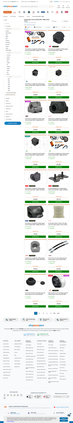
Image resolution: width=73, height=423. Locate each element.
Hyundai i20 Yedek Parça (53, 361)
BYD (64, 27)
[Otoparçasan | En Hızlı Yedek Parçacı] (10, 6)
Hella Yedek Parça (29, 364)
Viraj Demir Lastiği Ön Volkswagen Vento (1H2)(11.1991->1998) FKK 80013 (35, 84)
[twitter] (7, 395)
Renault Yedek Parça (41, 372)
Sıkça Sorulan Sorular (7, 369)
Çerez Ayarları (6, 343)
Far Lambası (62, 359)
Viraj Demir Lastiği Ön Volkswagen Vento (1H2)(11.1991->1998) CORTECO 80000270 (35, 258)
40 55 (34, 1)
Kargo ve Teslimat (6, 366)
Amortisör (62, 350)
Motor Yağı (62, 373)
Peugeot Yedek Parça (41, 369)
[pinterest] (21, 395)
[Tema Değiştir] (51, 1)
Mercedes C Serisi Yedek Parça (53, 365)
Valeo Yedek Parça (29, 379)
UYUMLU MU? (35, 57)
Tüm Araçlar (13, 16)
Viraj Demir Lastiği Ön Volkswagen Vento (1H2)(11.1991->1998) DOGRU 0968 (35, 154)
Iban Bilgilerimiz (6, 358)
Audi (48, 27)
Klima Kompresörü (63, 370)
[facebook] (4, 395)
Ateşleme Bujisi (63, 353)
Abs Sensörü (62, 347)
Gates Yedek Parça (29, 361)
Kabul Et (64, 418)
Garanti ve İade (6, 349)
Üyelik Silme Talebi (6, 372)
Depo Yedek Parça (29, 353)
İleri (54, 313)
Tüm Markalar (28, 344)
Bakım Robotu (17, 349)
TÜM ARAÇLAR (7, 12)
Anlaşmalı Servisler (18, 343)
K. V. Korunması (6, 363)
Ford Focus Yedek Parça (53, 356)
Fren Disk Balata (63, 364)
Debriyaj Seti (62, 356)
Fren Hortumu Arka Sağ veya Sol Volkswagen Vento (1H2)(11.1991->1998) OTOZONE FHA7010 (57, 258)
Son (58, 313)
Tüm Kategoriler (63, 344)
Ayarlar (63, 420)
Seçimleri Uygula (12, 123)
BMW (56, 27)
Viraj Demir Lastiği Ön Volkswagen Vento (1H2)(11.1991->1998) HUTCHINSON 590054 (58, 49)
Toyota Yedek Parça (41, 375)
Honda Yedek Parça (41, 358)
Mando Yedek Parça (30, 374)
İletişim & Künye (6, 360)
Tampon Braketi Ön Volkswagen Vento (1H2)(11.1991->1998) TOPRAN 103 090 (58, 189)
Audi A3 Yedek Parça (52, 347)
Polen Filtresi (62, 376)
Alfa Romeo (38, 27)
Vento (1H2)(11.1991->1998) (38, 16)
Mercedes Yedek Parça (41, 363)
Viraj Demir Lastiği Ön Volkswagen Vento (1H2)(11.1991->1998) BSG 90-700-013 (35, 119)
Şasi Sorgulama (17, 363)
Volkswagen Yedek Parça (42, 377)
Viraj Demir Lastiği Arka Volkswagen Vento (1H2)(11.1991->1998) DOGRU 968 (58, 154)
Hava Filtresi (62, 367)
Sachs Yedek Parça (29, 377)
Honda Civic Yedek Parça (53, 359)
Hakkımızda (5, 355)
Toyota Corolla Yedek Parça (52, 378)
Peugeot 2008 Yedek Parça (52, 372)
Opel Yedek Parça (40, 366)
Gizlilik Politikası (6, 352)
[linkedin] (14, 395)
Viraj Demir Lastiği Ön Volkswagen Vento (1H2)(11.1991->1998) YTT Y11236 (35, 49)
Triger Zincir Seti (63, 379)
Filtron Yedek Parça (29, 359)
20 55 (14, 1)
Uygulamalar (17, 366)
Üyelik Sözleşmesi (6, 375)
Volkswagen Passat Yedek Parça (53, 382)
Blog (15, 355)
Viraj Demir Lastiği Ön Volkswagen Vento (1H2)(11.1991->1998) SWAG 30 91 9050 (35, 224)
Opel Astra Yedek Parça (53, 368)
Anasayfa (5, 16)
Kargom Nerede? (17, 358)
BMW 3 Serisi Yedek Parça (53, 350)
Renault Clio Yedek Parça (53, 375)
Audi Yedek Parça (40, 346)
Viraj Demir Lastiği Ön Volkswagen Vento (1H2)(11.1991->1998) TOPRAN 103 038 (35, 189)
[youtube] (17, 395)
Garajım (16, 352)
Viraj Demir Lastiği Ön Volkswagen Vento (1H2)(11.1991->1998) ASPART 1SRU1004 (58, 119)
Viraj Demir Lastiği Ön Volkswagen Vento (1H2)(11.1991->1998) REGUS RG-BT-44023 (58, 84)
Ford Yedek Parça (40, 355)
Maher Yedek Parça (29, 371)
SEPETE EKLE (35, 62)
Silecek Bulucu (17, 360)
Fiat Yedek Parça (40, 352)
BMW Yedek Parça (40, 349)
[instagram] (11, 395)
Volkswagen (21, 16)
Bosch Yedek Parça (29, 347)
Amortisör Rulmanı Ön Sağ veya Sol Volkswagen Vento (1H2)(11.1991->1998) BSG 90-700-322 (35, 293)
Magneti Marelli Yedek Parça (30, 368)
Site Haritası (5, 377)
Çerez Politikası (10, 421)
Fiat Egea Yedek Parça (52, 353)
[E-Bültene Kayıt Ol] (67, 396)
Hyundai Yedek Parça (41, 360)
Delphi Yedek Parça (29, 350)
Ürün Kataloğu (17, 346)
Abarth (28, 27)
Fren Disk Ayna (63, 361)
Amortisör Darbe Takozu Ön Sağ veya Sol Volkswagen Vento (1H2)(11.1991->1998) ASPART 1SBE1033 (57, 224)
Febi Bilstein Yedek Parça (31, 356)
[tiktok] (4, 398)
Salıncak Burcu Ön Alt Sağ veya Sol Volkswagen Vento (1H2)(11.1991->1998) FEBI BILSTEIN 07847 (58, 293)
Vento (28, 16)
